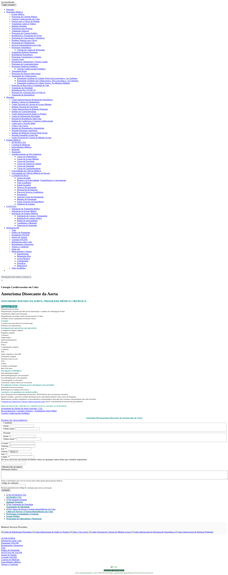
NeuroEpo (21, 263)
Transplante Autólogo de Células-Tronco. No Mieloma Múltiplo (43, 83)
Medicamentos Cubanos (22, 251)
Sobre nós (16, 249)
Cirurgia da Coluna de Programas (31, 50)
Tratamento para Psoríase (22, 28)
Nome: (6, 426)
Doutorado (16, 152)
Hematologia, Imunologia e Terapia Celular (30, 62)
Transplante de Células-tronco (24, 76)
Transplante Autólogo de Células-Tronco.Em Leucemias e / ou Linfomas (47, 78)
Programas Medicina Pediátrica (24, 66)
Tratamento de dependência (23, 95)
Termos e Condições (20, 247)
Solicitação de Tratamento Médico (26, 209)
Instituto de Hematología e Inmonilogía (28, 128)
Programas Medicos (14, 12)
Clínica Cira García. (20, 126)
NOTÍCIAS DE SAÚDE (11, 552)
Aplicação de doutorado (27, 225)
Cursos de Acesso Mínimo (28, 159)
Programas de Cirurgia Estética (24, 33)
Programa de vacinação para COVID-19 (28, 92)
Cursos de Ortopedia (25, 166)
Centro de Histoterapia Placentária (26, 116)
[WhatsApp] (9, 282)
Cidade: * (5, 457)
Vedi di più (5, 416)
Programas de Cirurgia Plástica (24, 17)
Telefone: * (5, 446)
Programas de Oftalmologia (23, 43)
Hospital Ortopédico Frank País (25, 135)
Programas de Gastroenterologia (25, 64)
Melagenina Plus (24, 256)
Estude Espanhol (24, 185)
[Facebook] (2, 282)
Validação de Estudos (26, 204)
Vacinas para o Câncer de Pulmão (26, 21)
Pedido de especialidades (27, 221)
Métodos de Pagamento (26, 199)
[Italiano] (19, 275)
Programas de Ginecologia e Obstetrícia (28, 38)
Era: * (3, 449)
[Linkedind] (6, 282)
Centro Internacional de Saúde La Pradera (29, 114)
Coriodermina (22, 261)
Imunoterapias (23, 254)
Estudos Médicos (13, 140)
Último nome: (9, 429)
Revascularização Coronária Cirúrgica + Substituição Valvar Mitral (29, 411)
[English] (3, 275)
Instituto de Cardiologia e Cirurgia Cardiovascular (32, 121)
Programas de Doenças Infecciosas (26, 73)
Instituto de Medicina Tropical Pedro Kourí (29, 133)
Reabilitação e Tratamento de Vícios (27, 36)
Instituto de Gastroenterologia (24, 111)
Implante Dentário (19, 26)
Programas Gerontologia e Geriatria (26, 57)
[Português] (11, 275)
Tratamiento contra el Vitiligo (24, 24)
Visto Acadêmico (24, 183)
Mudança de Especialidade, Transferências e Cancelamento (41, 180)
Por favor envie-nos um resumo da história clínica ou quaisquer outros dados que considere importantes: (44, 459)
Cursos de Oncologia (25, 161)
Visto (14, 230)
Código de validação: (10, 483)
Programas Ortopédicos (21, 47)
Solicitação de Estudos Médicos (25, 213)
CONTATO (11, 206)
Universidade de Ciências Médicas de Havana (31, 173)
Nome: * (6, 436)
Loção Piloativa (23, 258)
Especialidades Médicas (21, 147)
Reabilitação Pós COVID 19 (23, 90)
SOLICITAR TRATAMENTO (114, 570)
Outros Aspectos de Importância (30, 202)
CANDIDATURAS (20, 175)
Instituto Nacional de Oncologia (25, 107)
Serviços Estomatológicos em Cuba (26, 45)
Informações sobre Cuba (22, 242)
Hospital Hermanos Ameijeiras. (25, 130)
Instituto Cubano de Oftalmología (25, 102)
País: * (4, 454)
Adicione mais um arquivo (12, 467)
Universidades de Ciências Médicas (26, 171)
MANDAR (6, 490)
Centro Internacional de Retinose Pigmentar (30, 109)
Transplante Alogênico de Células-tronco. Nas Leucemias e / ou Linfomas (47, 81)
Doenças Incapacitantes (26, 187)
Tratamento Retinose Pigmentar (25, 52)
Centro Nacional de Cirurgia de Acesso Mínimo (31, 104)
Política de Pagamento (21, 232)
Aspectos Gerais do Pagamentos (30, 197)
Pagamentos (22, 194)
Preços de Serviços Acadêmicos (30, 192)
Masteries (16, 149)
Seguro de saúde (24, 178)
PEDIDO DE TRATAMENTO (14, 420)
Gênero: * (5, 451)
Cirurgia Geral (18, 59)
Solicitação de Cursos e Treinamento (32, 216)
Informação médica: (9, 469)
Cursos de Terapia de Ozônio (29, 164)
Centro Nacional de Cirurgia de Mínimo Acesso (31, 138)
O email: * (5, 443)
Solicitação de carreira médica (29, 218)
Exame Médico (18, 14)
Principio (10, 9)
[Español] (15, 275)
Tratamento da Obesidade (22, 88)
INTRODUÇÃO (19, 142)
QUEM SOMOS (8, 538)
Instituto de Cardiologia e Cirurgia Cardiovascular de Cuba (24, 402)
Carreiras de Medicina (21, 145)
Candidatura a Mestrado (27, 223)
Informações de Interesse (27, 190)
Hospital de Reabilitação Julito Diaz (26, 119)
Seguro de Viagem (19, 237)
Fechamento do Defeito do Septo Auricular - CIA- (22, 408)
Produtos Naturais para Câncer (24, 40)
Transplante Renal (19, 71)
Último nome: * (9, 439)
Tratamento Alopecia (20, 31)
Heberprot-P (22, 266)
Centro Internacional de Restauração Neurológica (32, 100)
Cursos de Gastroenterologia (29, 168)
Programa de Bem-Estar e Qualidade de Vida (30, 85)
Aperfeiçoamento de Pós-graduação (26, 154)
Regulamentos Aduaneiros (23, 244)
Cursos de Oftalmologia (27, 156)
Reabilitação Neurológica (22, 54)
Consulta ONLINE (20, 239)
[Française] (7, 275)
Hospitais (10, 97)
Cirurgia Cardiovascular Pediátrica (31, 69)
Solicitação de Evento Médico (24, 211)
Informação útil (12, 228)
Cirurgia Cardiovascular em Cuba (26, 19)
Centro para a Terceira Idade (23, 123)
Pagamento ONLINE (20, 235)
